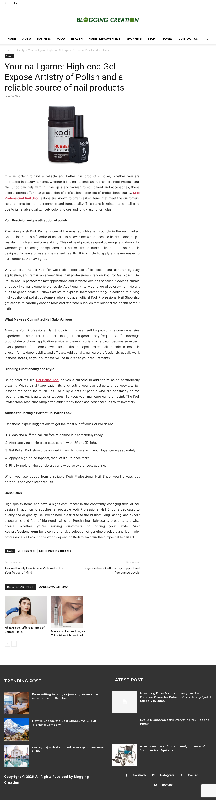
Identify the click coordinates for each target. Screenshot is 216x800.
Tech (151, 39)
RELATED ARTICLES (20, 587)
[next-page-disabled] (14, 644)
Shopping (134, 39)
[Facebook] (126, 775)
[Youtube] (155, 784)
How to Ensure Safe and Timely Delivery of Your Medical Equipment (172, 748)
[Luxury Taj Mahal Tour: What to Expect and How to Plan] (16, 756)
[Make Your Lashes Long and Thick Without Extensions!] (72, 612)
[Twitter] (181, 775)
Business (44, 39)
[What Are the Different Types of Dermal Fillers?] (26, 610)
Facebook (139, 775)
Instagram (167, 775)
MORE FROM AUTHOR (53, 587)
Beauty (20, 50)
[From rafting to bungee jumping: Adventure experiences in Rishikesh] (16, 703)
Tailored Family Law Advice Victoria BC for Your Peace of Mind (34, 570)
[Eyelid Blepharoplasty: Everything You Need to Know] (124, 728)
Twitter (193, 775)
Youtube (167, 784)
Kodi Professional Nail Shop (55, 550)
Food (61, 39)
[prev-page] (7, 644)
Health (77, 39)
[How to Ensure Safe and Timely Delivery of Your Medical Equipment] (124, 755)
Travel (167, 39)
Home (12, 39)
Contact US (188, 39)
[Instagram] (153, 775)
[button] (206, 39)
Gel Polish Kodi (26, 550)
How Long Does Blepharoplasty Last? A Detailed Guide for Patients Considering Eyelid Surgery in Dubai (175, 696)
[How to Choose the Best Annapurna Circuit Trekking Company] (16, 729)
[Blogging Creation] (108, 20)
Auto (26, 39)
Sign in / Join (11, 2)
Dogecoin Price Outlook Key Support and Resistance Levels (112, 570)
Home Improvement (104, 39)
